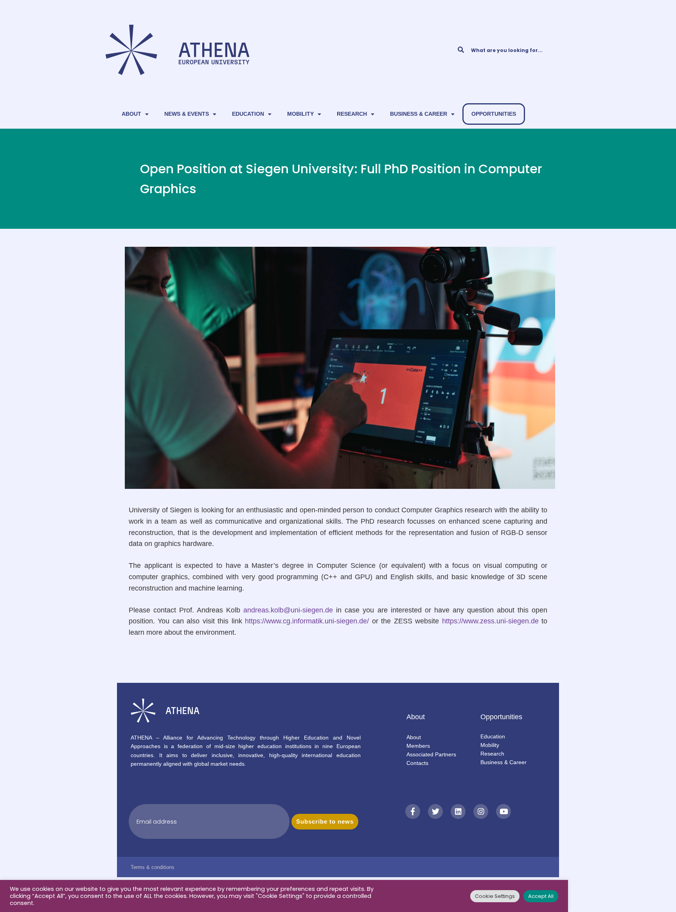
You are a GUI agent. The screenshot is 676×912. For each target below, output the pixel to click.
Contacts (417, 763)
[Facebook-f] (412, 811)
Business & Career (418, 114)
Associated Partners (431, 754)
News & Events (186, 114)
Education (248, 114)
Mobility (300, 114)
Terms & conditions (152, 867)
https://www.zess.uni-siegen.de (491, 621)
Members (418, 746)
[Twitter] (435, 811)
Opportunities (493, 114)
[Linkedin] (458, 811)
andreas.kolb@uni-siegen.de (288, 610)
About (131, 114)
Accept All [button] (541, 896)
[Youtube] (503, 811)
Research (352, 114)
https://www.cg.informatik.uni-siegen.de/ (307, 621)
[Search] (461, 50)
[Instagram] (480, 811)
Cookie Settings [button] (495, 896)
